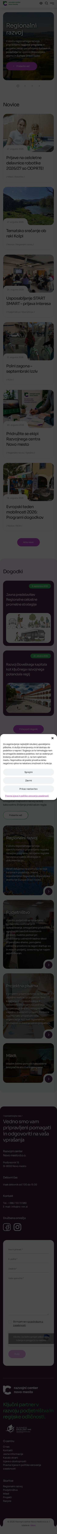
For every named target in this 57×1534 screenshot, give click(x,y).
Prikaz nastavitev (28, 788)
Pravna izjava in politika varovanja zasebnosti (27, 795)
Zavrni (28, 780)
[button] (52, 737)
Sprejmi (28, 772)
